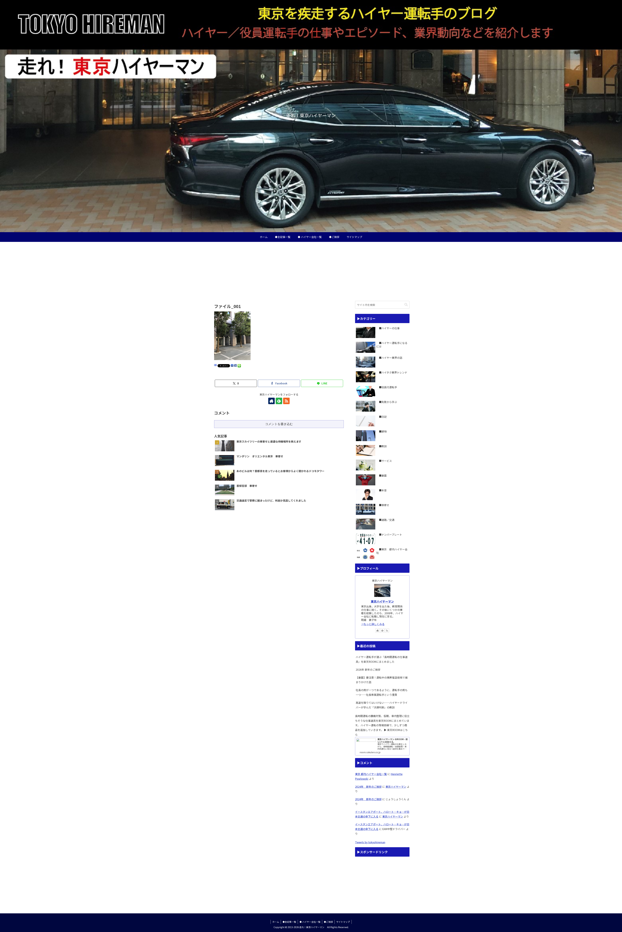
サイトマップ (343, 921)
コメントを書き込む (279, 424)
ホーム (275, 921)
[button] (406, 305)
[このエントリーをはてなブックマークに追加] (215, 366)
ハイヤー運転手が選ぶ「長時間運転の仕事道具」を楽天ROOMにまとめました (382, 659)
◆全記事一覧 (289, 921)
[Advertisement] (311, 268)
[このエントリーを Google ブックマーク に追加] (232, 366)
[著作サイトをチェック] (271, 401)
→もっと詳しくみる (373, 624)
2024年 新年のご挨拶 (368, 787)
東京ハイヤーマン (382, 601)
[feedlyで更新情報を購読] (279, 401)
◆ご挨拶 (328, 921)
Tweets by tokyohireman (370, 842)
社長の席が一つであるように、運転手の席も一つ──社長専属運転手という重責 (382, 692)
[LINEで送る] (239, 366)
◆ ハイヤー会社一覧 (309, 921)
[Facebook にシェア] (235, 366)
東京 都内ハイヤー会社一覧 (371, 774)
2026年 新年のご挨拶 (368, 669)
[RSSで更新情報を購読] (286, 401)
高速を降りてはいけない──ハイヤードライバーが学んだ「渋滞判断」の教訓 (382, 705)
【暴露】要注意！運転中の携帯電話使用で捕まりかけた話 (382, 680)
